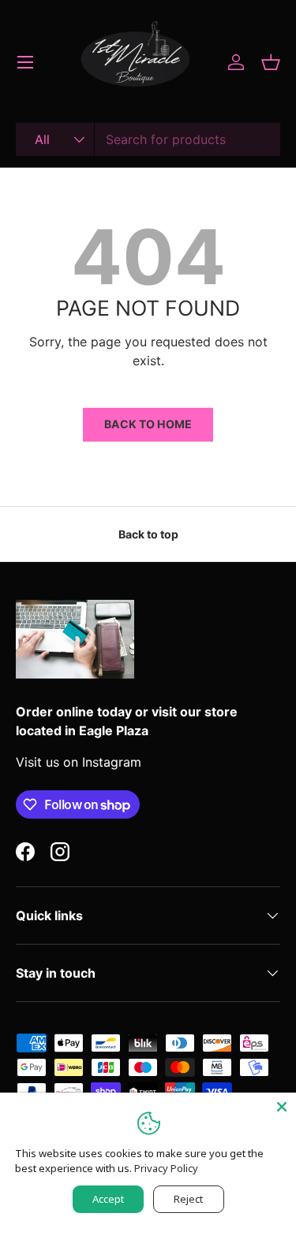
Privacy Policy (166, 1168)
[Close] (282, 1107)
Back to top (148, 534)
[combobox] (148, 139)
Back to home (148, 424)
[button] (270, 62)
